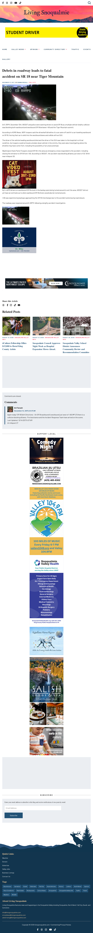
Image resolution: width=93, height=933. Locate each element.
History (61, 886)
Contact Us (6, 876)
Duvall (25, 886)
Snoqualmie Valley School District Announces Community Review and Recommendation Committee (76, 348)
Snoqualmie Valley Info (66, 890)
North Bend (77, 886)
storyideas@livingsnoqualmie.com (14, 915)
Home (4, 49)
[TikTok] (16, 305)
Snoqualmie (52, 890)
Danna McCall (23, 82)
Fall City (32, 82)
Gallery (6, 59)
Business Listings (8, 873)
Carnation (17, 886)
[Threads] (4, 305)
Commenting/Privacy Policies (61, 925)
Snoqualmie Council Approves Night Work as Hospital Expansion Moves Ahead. (46, 346)
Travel (85, 890)
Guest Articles (51, 886)
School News (42, 890)
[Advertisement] (46, 372)
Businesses (7, 886)
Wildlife (14, 894)
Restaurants (30, 890)
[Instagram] (11, 305)
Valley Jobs (6, 869)
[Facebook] (8, 305)
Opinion (34, 49)
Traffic (75, 49)
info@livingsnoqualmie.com (11, 912)
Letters (68, 886)
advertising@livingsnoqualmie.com (14, 918)
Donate (4, 862)
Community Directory (54, 49)
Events (87, 49)
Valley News (17, 49)
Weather (5, 858)
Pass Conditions (9, 890)
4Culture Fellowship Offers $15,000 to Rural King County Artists (14, 346)
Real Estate (20, 890)
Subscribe (13, 815)
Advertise (5, 865)
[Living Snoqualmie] (46, 13)
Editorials (33, 886)
